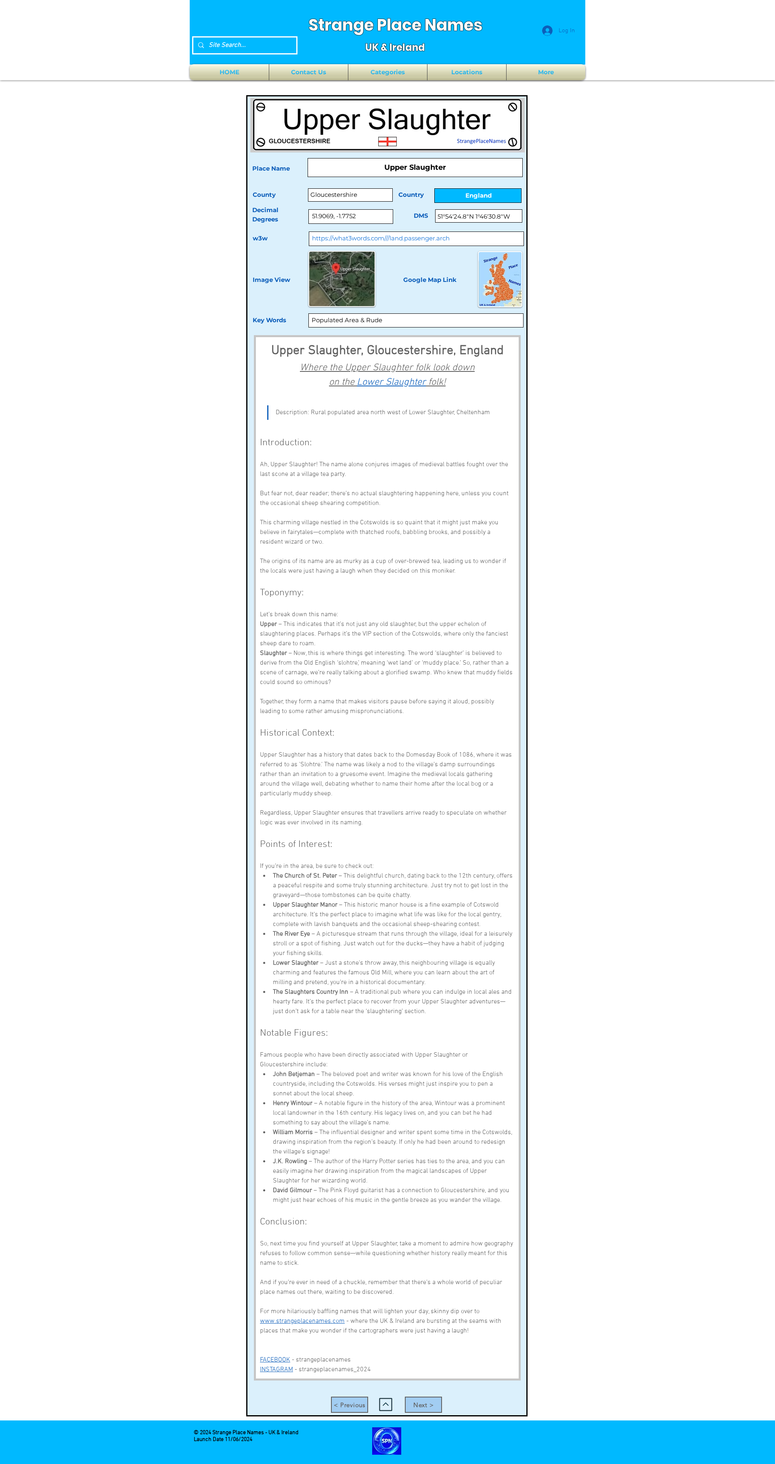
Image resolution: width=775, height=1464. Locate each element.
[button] (387, 72)
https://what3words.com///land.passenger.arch (381, 238)
